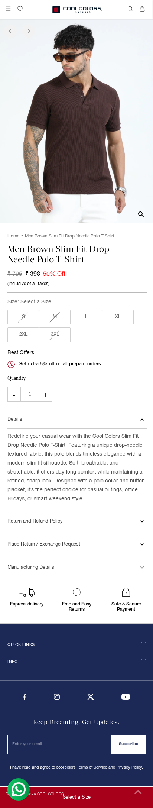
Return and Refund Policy (35, 521)
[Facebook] (24, 699)
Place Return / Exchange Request (43, 544)
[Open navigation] (10, 9)
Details (14, 419)
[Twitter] (90, 699)
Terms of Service (92, 767)
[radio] (23, 317)
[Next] (28, 31)
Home (13, 236)
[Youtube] (126, 699)
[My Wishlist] (20, 8)
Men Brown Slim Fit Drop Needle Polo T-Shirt (69, 236)
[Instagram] (57, 699)
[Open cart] (143, 9)
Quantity (16, 378)
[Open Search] (131, 9)
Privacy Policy (129, 767)
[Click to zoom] (141, 214)
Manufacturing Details (30, 567)
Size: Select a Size (29, 302)
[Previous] (10, 31)
